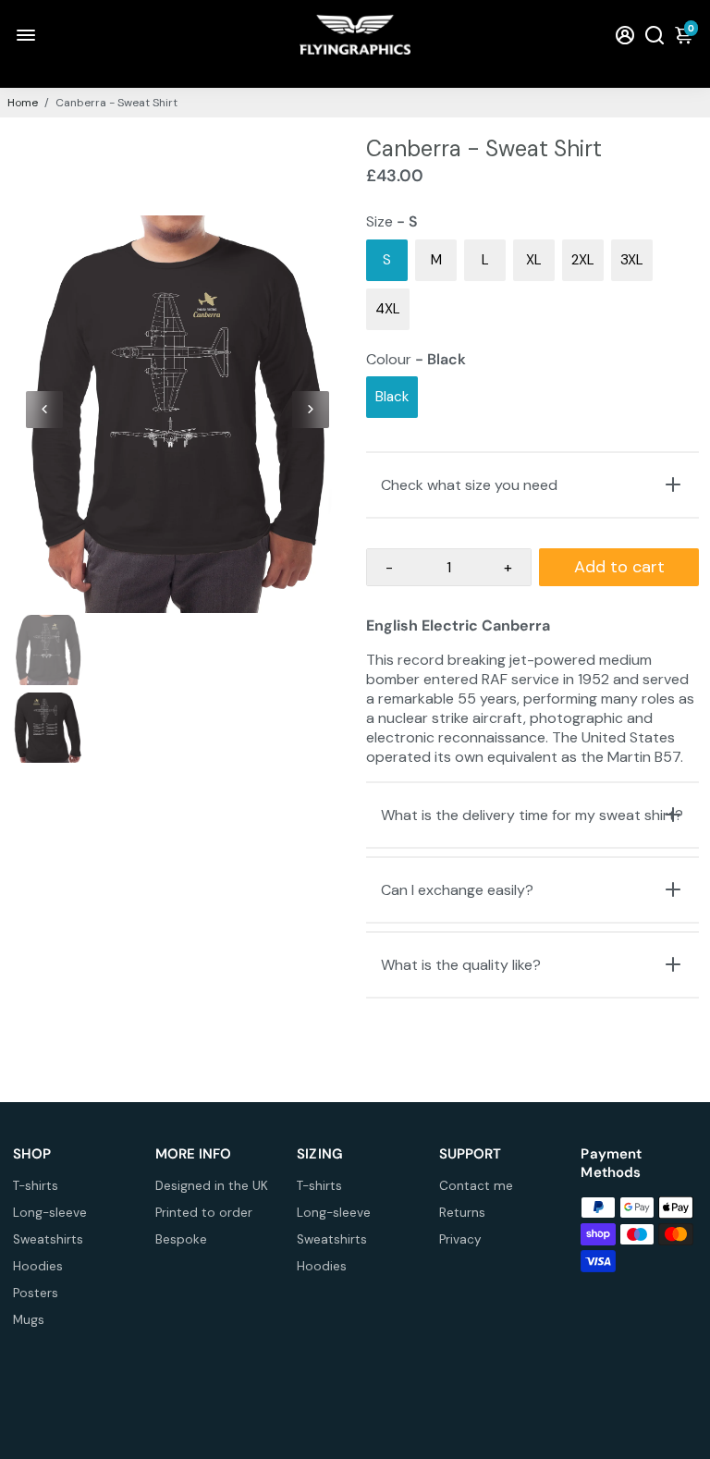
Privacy (460, 1239)
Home (22, 102)
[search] (654, 34)
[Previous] (44, 409)
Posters (35, 1293)
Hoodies (38, 1266)
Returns (462, 1212)
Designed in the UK (211, 1186)
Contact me (476, 1186)
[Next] (310, 409)
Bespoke (181, 1239)
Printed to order (203, 1212)
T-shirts (35, 1186)
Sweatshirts (48, 1239)
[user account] (625, 34)
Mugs (28, 1320)
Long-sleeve (50, 1212)
